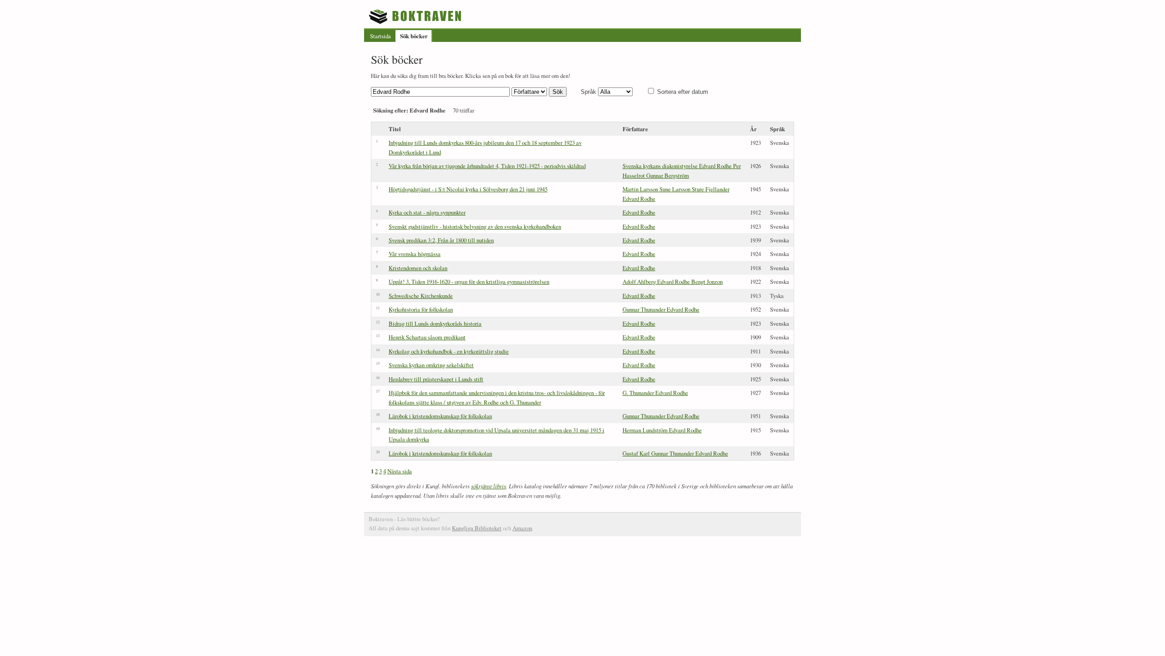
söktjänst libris (488, 486)
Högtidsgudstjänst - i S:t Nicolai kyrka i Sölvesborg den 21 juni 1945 (468, 189)
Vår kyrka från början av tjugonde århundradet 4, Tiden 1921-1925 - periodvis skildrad (487, 166)
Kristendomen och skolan (418, 268)
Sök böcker (414, 36)
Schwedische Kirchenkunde (421, 296)
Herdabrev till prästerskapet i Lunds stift (436, 379)
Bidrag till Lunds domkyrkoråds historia (435, 323)
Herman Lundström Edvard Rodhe (662, 430)
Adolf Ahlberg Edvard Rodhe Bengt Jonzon (673, 281)
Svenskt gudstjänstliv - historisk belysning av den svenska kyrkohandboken (475, 226)
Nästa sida (399, 471)
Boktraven (416, 16)
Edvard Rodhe (639, 212)
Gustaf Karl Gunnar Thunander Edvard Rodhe (675, 453)
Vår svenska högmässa (415, 254)
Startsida (380, 36)
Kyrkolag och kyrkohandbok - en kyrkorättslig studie (449, 351)
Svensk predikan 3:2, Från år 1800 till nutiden (441, 240)
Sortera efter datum (682, 91)
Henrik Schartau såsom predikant (427, 337)
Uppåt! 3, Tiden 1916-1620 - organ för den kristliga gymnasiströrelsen (469, 281)
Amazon (522, 528)
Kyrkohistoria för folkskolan (421, 309)
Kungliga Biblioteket (476, 528)
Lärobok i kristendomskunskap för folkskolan (440, 416)
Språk (588, 91)
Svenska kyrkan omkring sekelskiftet (431, 365)
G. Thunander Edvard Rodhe (655, 393)
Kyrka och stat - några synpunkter (427, 212)
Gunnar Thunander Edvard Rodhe (661, 309)
